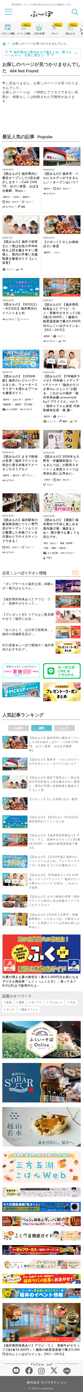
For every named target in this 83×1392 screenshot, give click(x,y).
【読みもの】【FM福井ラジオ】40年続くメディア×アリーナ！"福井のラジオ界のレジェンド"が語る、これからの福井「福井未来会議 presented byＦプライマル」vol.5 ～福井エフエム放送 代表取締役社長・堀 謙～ (61, 393)
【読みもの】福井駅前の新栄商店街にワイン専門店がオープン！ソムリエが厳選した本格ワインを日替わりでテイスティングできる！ (20, 530)
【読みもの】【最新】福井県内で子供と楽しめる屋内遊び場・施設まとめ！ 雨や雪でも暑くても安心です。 (61, 528)
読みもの (70, 33)
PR (21, 269)
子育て (49, 558)
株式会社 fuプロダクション (47, 1382)
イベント (23, 33)
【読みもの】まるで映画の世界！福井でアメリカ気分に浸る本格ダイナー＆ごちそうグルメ (20, 463)
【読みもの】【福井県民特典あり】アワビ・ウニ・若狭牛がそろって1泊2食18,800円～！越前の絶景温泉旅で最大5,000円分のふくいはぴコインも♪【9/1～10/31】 (62, 317)
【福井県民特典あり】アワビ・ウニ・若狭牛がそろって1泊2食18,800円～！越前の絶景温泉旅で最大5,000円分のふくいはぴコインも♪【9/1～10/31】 (41, 1350)
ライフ (9, 269)
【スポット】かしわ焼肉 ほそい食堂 (61, 244)
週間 (41, 728)
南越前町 (7, 404)
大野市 (47, 480)
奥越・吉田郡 (66, 543)
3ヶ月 (64, 728)
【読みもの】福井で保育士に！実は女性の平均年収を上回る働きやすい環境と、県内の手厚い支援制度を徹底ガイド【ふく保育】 (20, 252)
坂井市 (28, 399)
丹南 (46, 548)
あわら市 (17, 399)
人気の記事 (39, 33)
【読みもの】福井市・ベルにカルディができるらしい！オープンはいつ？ (61, 178)
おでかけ (10, 207)
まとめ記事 (12, 409)
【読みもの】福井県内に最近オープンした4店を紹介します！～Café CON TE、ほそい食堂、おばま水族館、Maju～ (21, 182)
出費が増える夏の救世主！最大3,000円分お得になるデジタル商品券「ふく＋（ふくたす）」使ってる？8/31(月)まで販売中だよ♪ (40, 981)
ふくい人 (51, 421)
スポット (8, 33)
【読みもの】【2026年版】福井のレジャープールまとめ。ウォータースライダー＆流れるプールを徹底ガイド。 (20, 385)
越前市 (26, 197)
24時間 (18, 728)
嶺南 (54, 548)
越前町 (47, 336)
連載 (23, 207)
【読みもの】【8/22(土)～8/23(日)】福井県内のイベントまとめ (19, 308)
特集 (30, 404)
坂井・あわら (50, 543)
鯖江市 (16, 475)
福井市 (6, 197)
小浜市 (16, 197)
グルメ (54, 33)
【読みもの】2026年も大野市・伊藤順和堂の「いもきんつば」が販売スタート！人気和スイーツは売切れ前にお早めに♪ (61, 465)
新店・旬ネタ (12, 202)
